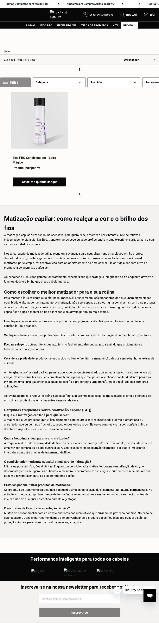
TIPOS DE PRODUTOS (94, 25)
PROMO (128, 25)
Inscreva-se (79, 612)
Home (7, 51)
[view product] (39, 120)
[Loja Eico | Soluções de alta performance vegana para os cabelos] (151, 616)
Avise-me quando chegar (39, 182)
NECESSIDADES (67, 25)
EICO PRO (46, 25)
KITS (116, 25)
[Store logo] (60, 15)
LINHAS (31, 25)
